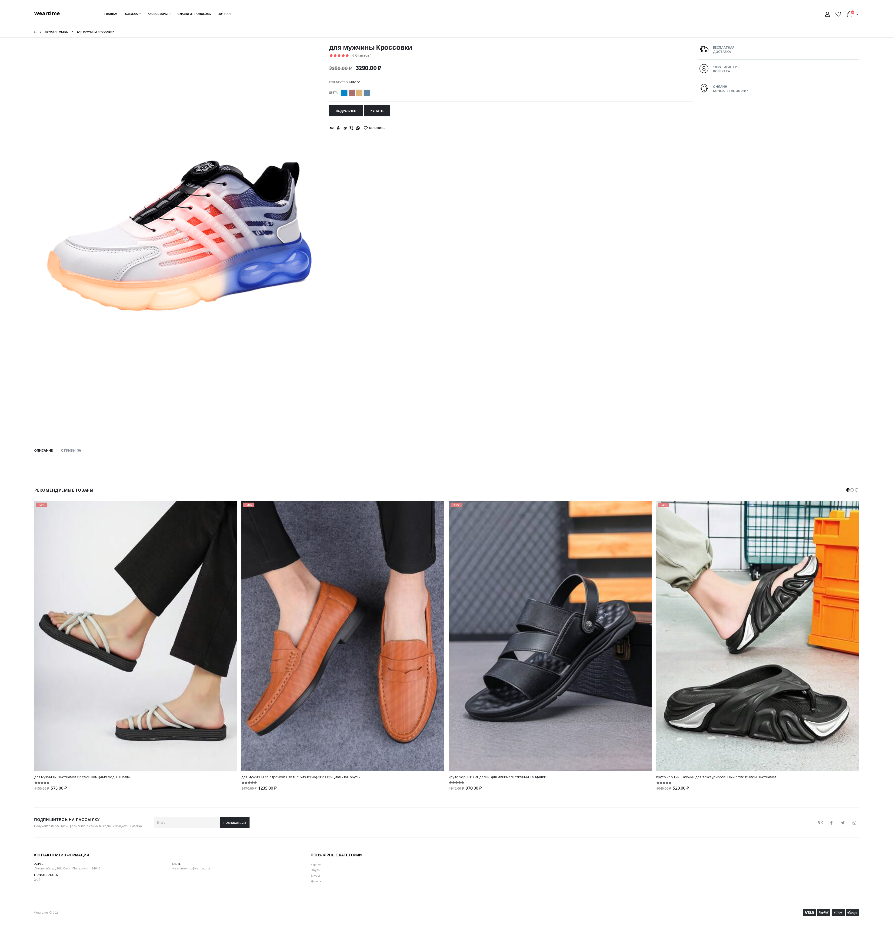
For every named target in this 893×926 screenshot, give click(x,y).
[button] (852, 15)
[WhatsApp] (358, 128)
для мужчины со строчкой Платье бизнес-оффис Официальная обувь (300, 776)
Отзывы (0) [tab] (71, 450)
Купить (376, 110)
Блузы (315, 875)
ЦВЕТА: (333, 93)
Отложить (377, 128)
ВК (820, 822)
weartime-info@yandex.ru (191, 868)
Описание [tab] (43, 450)
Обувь (315, 870)
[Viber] (351, 128)
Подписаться (234, 823)
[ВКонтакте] (332, 128)
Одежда (131, 14)
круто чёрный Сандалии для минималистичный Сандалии (497, 776)
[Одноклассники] (338, 128)
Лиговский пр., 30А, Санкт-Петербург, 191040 (67, 868)
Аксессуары (158, 14)
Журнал (224, 14)
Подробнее (346, 110)
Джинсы (316, 881)
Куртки (316, 864)
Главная (111, 14)
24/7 (37, 879)
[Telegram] (345, 128)
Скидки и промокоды (194, 14)
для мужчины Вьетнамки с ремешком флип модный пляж (82, 776)
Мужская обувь (56, 32)
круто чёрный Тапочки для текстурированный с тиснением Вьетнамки (716, 776)
